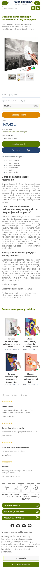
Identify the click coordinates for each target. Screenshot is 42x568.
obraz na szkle (12, 172)
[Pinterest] (30, 526)
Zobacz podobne (19, 115)
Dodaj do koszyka (19, 144)
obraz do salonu (12, 163)
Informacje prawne (14, 511)
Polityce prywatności (26, 546)
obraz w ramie (12, 167)
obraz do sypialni (13, 165)
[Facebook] (12, 526)
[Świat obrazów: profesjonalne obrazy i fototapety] (21, 2)
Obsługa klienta (12, 505)
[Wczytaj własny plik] (38, 8)
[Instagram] (24, 526)
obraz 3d (10, 170)
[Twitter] (18, 526)
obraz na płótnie (12, 160)
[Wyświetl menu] (5, 3)
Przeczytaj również (14, 518)
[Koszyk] (37, 3)
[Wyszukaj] (33, 8)
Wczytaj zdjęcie (18, 150)
